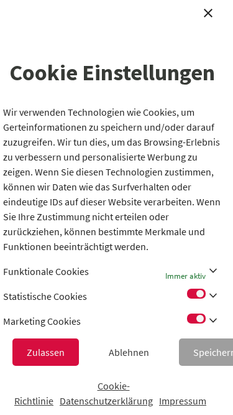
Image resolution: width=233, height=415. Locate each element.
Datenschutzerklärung (106, 400)
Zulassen (46, 352)
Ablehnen (129, 352)
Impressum (182, 400)
